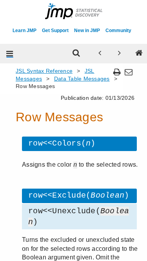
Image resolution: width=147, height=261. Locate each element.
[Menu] (10, 53)
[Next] (119, 53)
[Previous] (99, 53)
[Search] (76, 53)
